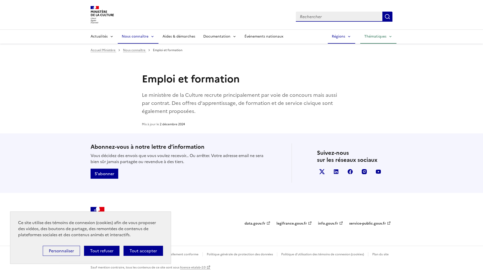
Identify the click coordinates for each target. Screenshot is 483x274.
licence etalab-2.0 (193, 267)
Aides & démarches (179, 36)
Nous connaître (135, 36)
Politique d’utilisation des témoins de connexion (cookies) (322, 254)
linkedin (336, 172)
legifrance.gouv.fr (291, 223)
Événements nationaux (264, 36)
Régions (338, 36)
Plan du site (380, 254)
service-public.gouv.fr (367, 223)
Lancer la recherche (387, 17)
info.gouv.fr (328, 223)
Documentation (216, 36)
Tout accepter (143, 251)
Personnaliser (61, 251)
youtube (378, 172)
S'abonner (104, 174)
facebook (350, 172)
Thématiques (375, 36)
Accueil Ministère (103, 50)
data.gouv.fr (255, 223)
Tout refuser (101, 251)
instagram (364, 172)
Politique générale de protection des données (240, 254)
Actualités (99, 36)
